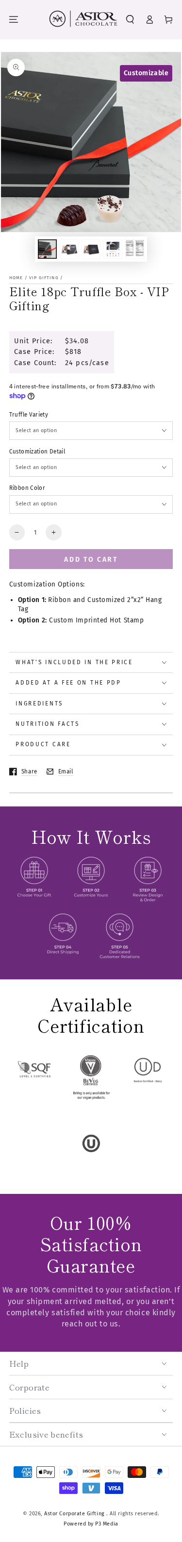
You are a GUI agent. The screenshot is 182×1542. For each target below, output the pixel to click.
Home (16, 277)
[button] (130, 19)
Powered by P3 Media (91, 1524)
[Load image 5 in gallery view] (135, 249)
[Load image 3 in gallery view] (91, 249)
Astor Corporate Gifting (75, 1513)
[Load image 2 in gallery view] (69, 249)
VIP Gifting (44, 277)
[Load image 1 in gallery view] (47, 249)
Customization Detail (37, 451)
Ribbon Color (27, 488)
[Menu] (13, 19)
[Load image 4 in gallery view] (113, 249)
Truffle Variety (28, 414)
